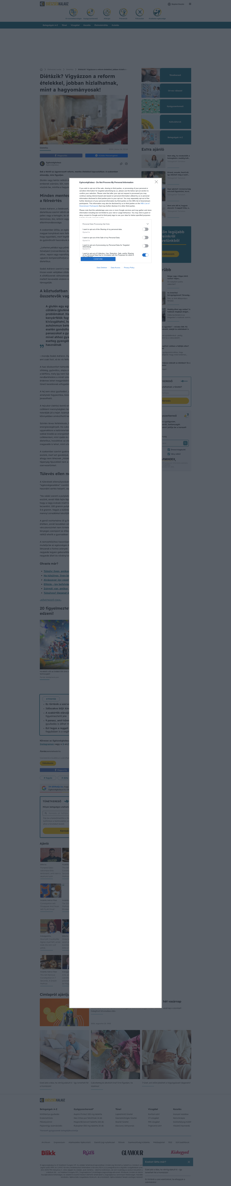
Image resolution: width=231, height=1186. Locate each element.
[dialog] (115, 593)
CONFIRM (98, 259)
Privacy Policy (129, 268)
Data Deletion (102, 268)
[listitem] (115, 224)
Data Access (115, 268)
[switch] (145, 229)
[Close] (157, 182)
